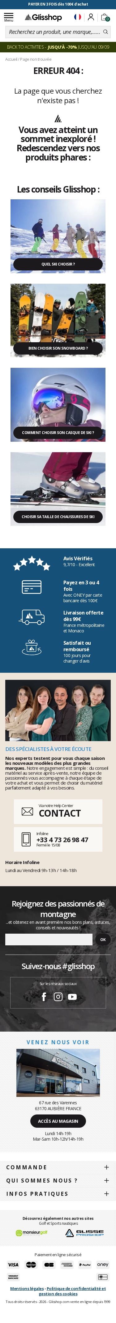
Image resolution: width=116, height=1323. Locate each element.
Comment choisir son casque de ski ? (58, 432)
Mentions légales (27, 1288)
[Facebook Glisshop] (44, 998)
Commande (26, 1167)
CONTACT (60, 813)
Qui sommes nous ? (42, 1180)
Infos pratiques (37, 1193)
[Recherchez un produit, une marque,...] (105, 32)
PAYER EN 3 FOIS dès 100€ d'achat (58, 4)
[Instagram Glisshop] (58, 998)
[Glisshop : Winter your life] (43, 17)
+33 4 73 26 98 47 (62, 839)
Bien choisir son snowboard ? (58, 348)
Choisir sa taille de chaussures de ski (58, 516)
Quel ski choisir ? (58, 264)
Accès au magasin (58, 1121)
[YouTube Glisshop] (72, 998)
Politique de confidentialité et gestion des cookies (72, 1291)
